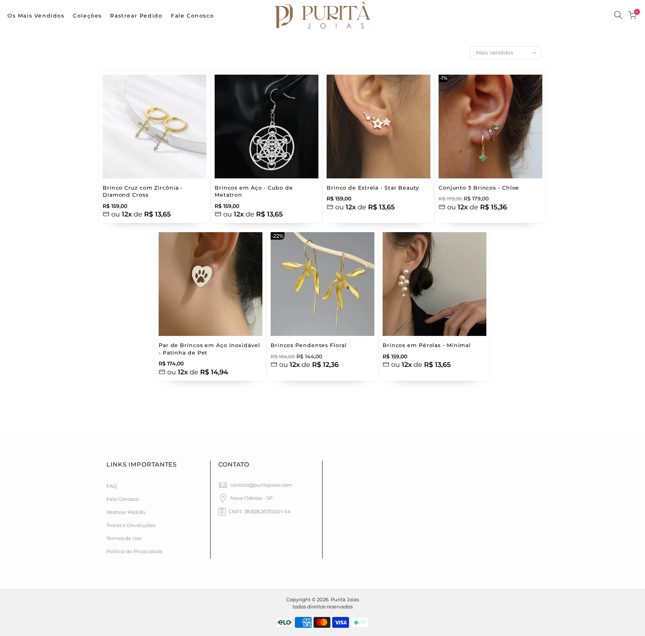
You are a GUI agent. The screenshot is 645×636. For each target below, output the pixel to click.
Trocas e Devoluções (130, 525)
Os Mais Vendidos (36, 15)
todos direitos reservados (323, 607)
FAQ (111, 486)
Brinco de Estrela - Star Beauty (373, 188)
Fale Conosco (192, 15)
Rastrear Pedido (136, 15)
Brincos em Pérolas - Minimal (427, 345)
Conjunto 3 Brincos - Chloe (479, 188)
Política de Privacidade (134, 551)
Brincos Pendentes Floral (309, 345)
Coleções (87, 15)
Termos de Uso (123, 538)
